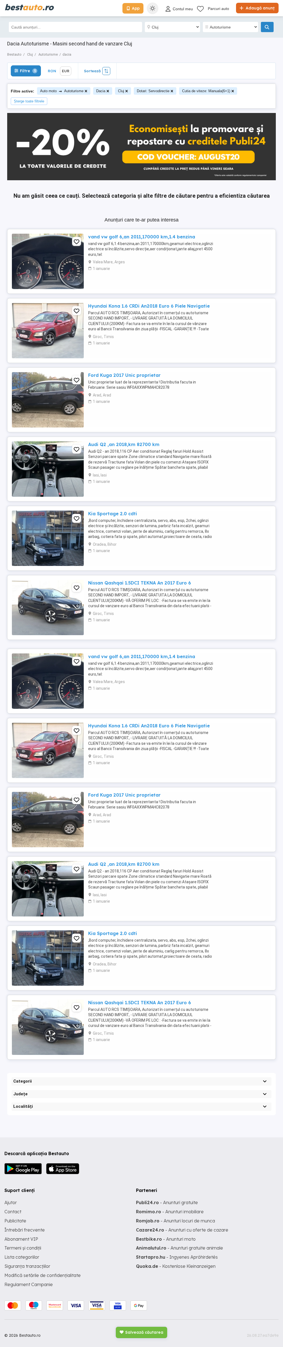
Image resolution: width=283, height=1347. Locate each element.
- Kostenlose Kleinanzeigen (176, 1266)
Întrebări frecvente (24, 1230)
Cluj (121, 91)
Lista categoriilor (21, 1257)
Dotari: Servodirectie (153, 91)
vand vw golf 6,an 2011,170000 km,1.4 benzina (141, 236)
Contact (12, 1211)
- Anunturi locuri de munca (175, 1221)
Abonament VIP (21, 1239)
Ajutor (10, 1202)
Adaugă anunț (259, 8)
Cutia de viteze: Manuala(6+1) (206, 91)
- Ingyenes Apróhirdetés (177, 1257)
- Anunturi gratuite (167, 1202)
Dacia (100, 91)
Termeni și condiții (22, 1248)
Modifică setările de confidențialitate (42, 1275)
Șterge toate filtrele (29, 101)
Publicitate (15, 1221)
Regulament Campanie (28, 1284)
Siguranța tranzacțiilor (27, 1266)
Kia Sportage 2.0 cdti (112, 513)
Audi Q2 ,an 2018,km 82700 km (123, 444)
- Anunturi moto (166, 1239)
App (136, 8)
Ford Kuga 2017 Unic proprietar (124, 375)
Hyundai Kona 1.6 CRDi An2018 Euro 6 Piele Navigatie (149, 306)
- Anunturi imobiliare (170, 1211)
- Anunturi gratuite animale (179, 1248)
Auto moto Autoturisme (61, 91)
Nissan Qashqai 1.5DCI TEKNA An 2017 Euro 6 (139, 583)
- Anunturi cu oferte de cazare (182, 1230)
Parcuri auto (218, 8)
